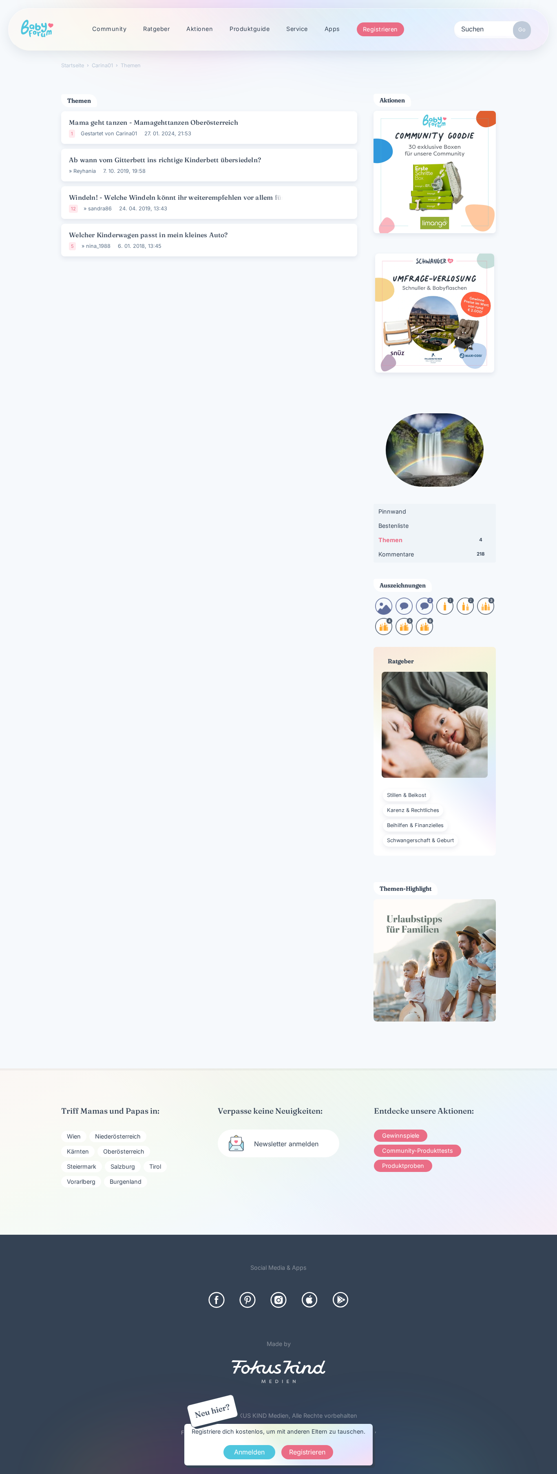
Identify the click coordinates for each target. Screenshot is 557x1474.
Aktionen (199, 28)
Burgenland (125, 1181)
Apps (332, 28)
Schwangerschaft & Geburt (420, 840)
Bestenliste (393, 525)
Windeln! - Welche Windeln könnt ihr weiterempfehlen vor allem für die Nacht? (181, 197)
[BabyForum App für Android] (340, 1300)
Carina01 (126, 133)
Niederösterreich (118, 1136)
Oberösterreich (123, 1151)
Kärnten (78, 1151)
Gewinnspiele (400, 1135)
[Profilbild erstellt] (384, 612)
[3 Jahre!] (485, 612)
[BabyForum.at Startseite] (37, 29)
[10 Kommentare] (404, 612)
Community (109, 28)
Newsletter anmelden (286, 1144)
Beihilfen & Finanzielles (415, 825)
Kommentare (431, 554)
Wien (74, 1136)
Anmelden (249, 1452)
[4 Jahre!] (384, 632)
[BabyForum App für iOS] (309, 1300)
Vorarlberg (81, 1181)
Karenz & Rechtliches (413, 810)
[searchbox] (492, 28)
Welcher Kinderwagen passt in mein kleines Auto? (148, 235)
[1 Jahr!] (445, 612)
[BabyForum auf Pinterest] (247, 1300)
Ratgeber (156, 28)
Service (297, 28)
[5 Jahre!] (404, 632)
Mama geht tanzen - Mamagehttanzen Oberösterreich (153, 122)
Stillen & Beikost (406, 795)
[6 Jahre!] (424, 632)
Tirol (155, 1166)
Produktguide (250, 28)
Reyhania (84, 171)
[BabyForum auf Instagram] (278, 1300)
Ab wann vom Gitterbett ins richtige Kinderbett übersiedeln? (165, 160)
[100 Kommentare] (424, 612)
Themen (430, 539)
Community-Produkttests (417, 1150)
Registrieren (380, 29)
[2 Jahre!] (465, 612)
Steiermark (81, 1166)
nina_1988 (98, 246)
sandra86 (100, 208)
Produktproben (403, 1165)
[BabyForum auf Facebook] (216, 1300)
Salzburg (123, 1166)
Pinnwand (392, 511)
